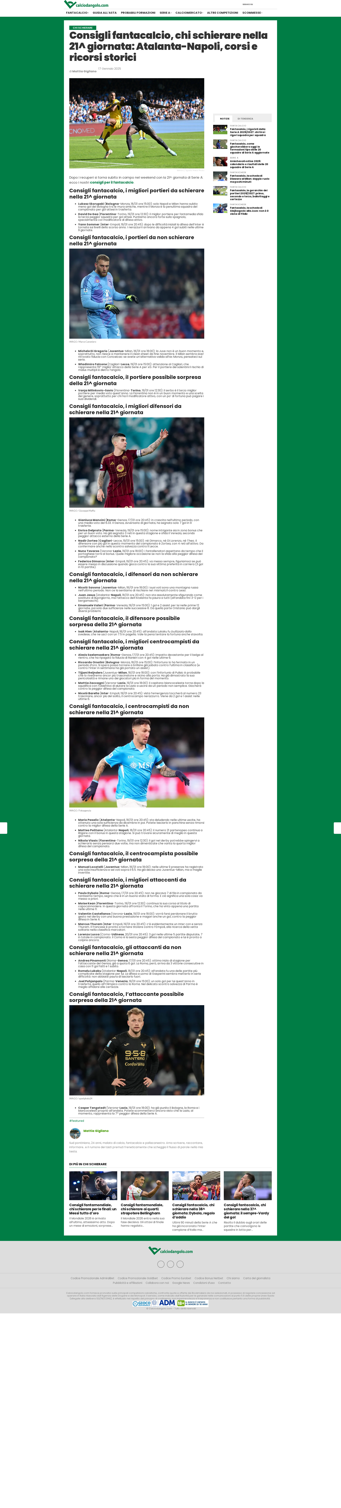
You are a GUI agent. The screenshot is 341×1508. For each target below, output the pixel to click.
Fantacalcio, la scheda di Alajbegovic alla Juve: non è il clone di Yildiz (249, 211)
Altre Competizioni (222, 13)
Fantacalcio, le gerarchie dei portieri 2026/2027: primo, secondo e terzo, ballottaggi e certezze (249, 195)
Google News (181, 1283)
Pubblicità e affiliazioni (127, 1283)
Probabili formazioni (138, 13)
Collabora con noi (157, 1283)
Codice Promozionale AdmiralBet (92, 1278)
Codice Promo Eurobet (176, 1278)
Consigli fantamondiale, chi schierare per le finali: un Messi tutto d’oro (93, 1209)
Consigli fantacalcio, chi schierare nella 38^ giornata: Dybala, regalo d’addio (193, 1211)
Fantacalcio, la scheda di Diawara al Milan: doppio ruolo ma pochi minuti (249, 179)
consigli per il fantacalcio (112, 182)
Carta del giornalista (256, 1278)
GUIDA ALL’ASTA (105, 13)
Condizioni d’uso (204, 1283)
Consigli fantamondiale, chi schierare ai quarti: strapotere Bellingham (142, 1209)
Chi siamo (233, 1278)
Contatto (224, 1283)
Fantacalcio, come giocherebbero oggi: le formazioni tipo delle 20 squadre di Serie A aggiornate (249, 148)
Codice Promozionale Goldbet (138, 1278)
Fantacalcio (76, 13)
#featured (76, 1121)
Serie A (165, 13)
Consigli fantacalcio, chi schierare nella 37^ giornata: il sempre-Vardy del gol (246, 1211)
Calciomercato (188, 13)
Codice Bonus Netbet (209, 1278)
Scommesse (251, 13)
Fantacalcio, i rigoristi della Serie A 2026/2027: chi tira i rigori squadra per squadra (248, 132)
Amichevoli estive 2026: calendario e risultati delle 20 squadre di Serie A (249, 164)
